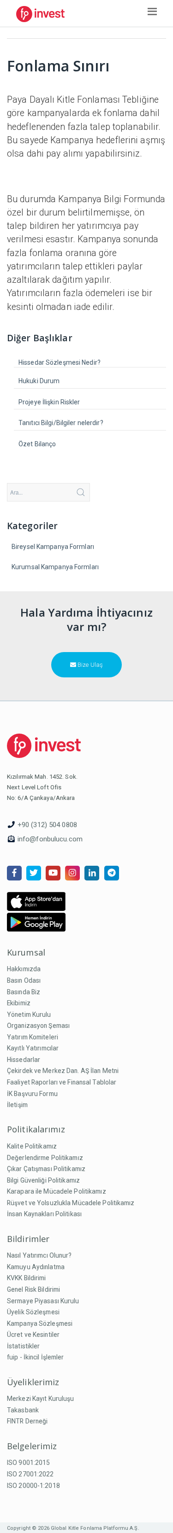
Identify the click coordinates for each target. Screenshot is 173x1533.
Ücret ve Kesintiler (33, 1334)
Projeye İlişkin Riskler (49, 402)
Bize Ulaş (89, 664)
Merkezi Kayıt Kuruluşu (40, 1398)
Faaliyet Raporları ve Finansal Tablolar (61, 1082)
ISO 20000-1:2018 (33, 1485)
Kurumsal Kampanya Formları (55, 567)
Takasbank (23, 1410)
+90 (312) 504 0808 (47, 825)
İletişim (17, 1104)
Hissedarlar (23, 1059)
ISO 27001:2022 (30, 1474)
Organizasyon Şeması (38, 1025)
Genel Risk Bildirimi (33, 1289)
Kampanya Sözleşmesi (39, 1323)
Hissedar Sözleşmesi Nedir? (59, 362)
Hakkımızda (24, 969)
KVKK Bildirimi (26, 1278)
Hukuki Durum (39, 381)
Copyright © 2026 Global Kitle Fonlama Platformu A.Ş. (73, 1528)
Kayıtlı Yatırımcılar (33, 1048)
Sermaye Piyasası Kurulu (43, 1301)
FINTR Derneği (27, 1421)
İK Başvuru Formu (32, 1093)
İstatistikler (23, 1346)
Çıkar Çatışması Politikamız (46, 1168)
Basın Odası (24, 980)
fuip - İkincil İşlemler (35, 1357)
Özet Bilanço (37, 444)
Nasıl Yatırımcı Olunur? (39, 1255)
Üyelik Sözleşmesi (33, 1312)
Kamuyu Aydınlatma (36, 1267)
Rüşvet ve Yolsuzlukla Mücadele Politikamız (71, 1203)
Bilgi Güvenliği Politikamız (43, 1180)
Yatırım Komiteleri (32, 1037)
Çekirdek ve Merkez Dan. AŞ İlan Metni (63, 1070)
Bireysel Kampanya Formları (53, 546)
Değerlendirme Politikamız (45, 1157)
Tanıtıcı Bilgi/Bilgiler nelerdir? (60, 422)
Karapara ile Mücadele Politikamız (56, 1191)
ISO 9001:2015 (28, 1462)
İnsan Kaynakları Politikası (44, 1214)
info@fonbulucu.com (50, 839)
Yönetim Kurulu (29, 1014)
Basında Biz (23, 992)
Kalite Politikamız (32, 1146)
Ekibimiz (18, 1003)
